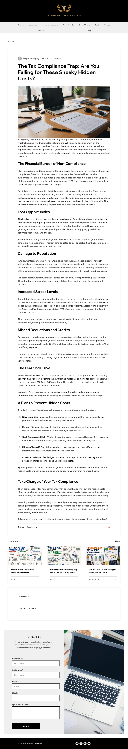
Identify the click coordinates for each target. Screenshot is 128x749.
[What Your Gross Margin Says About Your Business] (103, 555)
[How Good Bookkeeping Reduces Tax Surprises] (64, 555)
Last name (17, 670)
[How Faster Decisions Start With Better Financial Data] (25, 555)
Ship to (15, 693)
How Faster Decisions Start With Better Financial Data (22, 571)
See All (117, 541)
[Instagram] (81, 743)
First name (17, 659)
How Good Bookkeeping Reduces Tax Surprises (63, 571)
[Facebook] (77, 743)
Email (14, 681)
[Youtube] (89, 743)
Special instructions (21, 704)
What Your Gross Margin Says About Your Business (102, 571)
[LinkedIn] (85, 743)
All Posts (12, 41)
